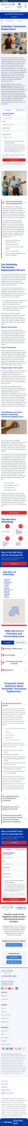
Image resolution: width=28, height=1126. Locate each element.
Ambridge (6, 580)
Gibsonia (6, 586)
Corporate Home (6, 1044)
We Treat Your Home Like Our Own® (6, 543)
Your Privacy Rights (8, 1093)
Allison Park (7, 579)
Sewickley (6, 592)
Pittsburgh (7, 591)
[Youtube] (9, 988)
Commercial (21, 110)
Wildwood (6, 597)
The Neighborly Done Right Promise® (19, 531)
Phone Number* (6, 128)
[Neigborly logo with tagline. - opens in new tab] (21, 908)
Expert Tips (4, 1031)
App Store (15, 957)
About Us (3, 1011)
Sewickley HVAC (6, 86)
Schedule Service (19, 6)
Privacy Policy (12, 150)
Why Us (3, 1008)
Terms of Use (4, 1081)
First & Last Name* (7, 115)
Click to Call (6, 531)
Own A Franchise (6, 1015)
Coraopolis (7, 583)
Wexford (6, 595)
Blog (2, 1034)
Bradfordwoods (8, 582)
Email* (3, 121)
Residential (8, 110)
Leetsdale (6, 588)
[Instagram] (6, 988)
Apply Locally (5, 1021)
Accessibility (4, 1087)
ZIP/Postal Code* (6, 134)
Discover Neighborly (13, 945)
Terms (5, 150)
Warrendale (7, 594)
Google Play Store (15, 962)
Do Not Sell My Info (6, 1090)
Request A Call (14, 160)
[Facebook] (2, 988)
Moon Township (8, 589)
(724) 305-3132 (10, 976)
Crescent (6, 585)
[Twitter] (13, 988)
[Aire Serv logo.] (7, 908)
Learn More (14, 563)
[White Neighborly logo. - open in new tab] (5, 1)
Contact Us (4, 1018)
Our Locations (5, 1037)
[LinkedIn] (17, 988)
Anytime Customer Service (19, 544)
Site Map (3, 1041)
